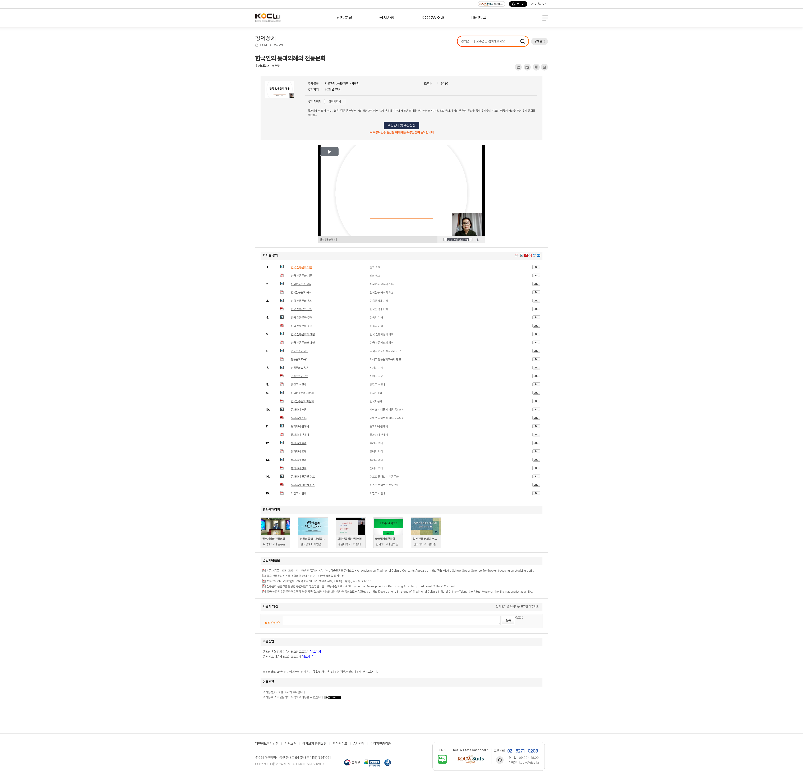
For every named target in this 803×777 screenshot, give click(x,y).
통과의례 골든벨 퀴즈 (303, 476)
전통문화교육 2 (299, 367)
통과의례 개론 (299, 409)
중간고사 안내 (299, 384)
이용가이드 (541, 4)
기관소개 (290, 743)
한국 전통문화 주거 (301, 317)
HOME (264, 45)
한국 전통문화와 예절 (303, 334)
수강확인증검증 (380, 743)
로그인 (520, 4)
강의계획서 (335, 101)
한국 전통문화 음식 (301, 300)
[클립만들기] (477, 239)
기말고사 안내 (299, 493)
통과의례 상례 (299, 460)
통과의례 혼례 (299, 443)
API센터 (358, 743)
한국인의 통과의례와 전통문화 (290, 58)
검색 (522, 41)
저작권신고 (340, 743)
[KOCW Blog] (442, 759)
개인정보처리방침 (267, 743)
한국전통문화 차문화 (302, 393)
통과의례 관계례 (300, 426)
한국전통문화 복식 (301, 284)
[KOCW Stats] (470, 759)
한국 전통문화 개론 (301, 267)
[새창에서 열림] (352, 763)
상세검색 (539, 41)
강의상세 (278, 45)
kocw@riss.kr (529, 762)
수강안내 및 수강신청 (401, 125)
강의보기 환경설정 (314, 743)
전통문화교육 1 (299, 351)
